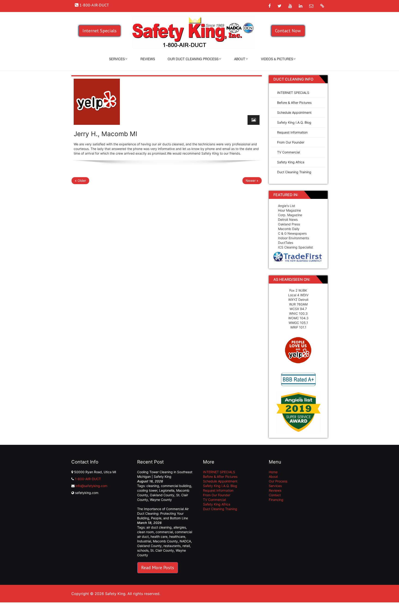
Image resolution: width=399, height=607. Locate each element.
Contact (275, 495)
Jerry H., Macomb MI (105, 134)
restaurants (172, 546)
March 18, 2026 (149, 523)
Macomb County (165, 541)
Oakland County (162, 495)
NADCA (185, 541)
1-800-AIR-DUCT (88, 479)
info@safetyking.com (91, 486)
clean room (145, 532)
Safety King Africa (290, 162)
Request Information (292, 132)
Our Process (278, 481)
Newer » (252, 180)
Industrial (144, 541)
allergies (179, 527)
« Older (80, 180)
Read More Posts (157, 568)
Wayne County (161, 500)
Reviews (147, 59)
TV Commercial (288, 152)
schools (142, 550)
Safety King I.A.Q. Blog (294, 122)
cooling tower (147, 490)
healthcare (177, 536)
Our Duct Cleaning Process (193, 59)
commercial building (176, 486)
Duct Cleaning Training (294, 172)
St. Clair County (162, 550)
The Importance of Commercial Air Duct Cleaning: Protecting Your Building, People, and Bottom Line (163, 513)
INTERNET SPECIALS (293, 93)
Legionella (166, 490)
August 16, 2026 (150, 481)
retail (186, 546)
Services (117, 59)
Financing (276, 500)
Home (273, 472)
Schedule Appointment (294, 112)
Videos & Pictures (277, 59)
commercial (164, 532)
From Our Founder (290, 142)
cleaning (152, 486)
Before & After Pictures (294, 103)
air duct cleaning (159, 527)
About (239, 59)
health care (159, 536)
